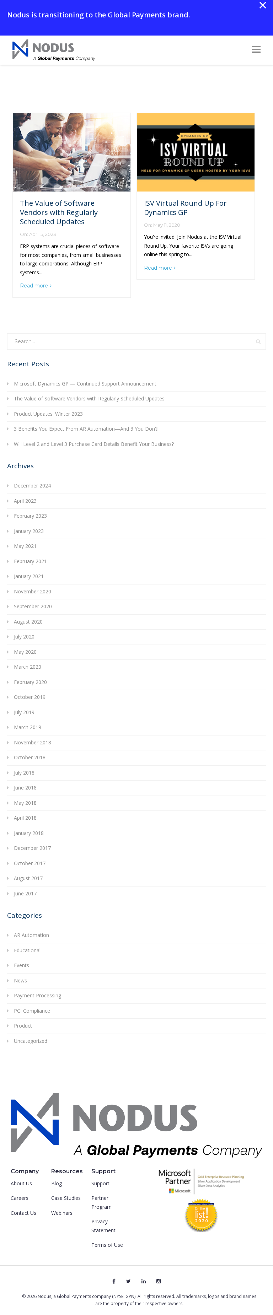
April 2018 (25, 817)
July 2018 (24, 772)
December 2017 (32, 848)
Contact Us (23, 1212)
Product (23, 1025)
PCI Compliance (32, 1010)
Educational (27, 950)
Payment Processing (37, 995)
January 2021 (29, 576)
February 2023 (30, 515)
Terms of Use (107, 1244)
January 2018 (29, 833)
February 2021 (30, 561)
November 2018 (32, 742)
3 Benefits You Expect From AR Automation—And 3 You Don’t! (86, 428)
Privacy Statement (103, 1226)
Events (21, 965)
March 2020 (27, 666)
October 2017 (30, 863)
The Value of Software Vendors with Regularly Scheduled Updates (59, 212)
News (20, 980)
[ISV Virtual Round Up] (196, 152)
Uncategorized (30, 1041)
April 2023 (25, 500)
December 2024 (32, 485)
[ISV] (71, 152)
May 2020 (25, 651)
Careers (19, 1198)
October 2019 (30, 697)
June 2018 (25, 787)
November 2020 (32, 591)
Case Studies (66, 1198)
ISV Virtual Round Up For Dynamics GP (185, 207)
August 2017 (28, 878)
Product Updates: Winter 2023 (48, 413)
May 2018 (25, 802)
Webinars (62, 1212)
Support (100, 1183)
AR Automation (31, 935)
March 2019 (27, 727)
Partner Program (101, 1202)
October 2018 (30, 757)
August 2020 (28, 621)
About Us (21, 1183)
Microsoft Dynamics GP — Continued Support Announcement (85, 383)
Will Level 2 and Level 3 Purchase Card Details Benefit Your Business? (94, 444)
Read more (34, 285)
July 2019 (24, 712)
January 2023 (29, 531)
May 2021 (25, 546)
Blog (56, 1183)
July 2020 (24, 636)
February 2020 (30, 682)
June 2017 (25, 893)
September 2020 (33, 606)
